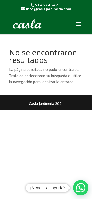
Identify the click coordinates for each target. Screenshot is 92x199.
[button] (80, 187)
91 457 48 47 (46, 5)
